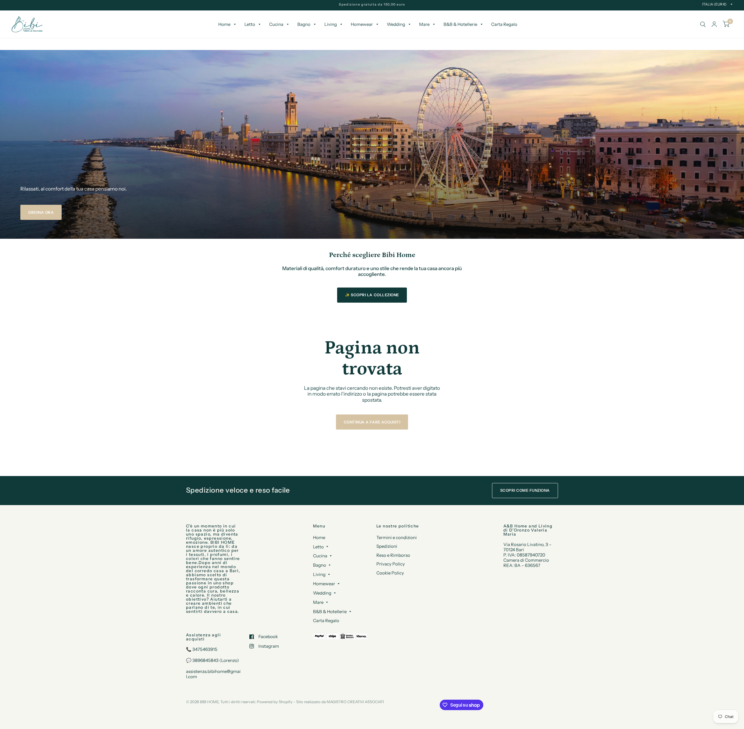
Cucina (276, 24)
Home (224, 24)
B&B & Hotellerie (460, 24)
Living (330, 24)
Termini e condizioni (396, 537)
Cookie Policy (390, 573)
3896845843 (205, 660)
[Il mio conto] (714, 24)
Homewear (362, 24)
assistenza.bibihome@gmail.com (213, 674)
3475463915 (204, 649)
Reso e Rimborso (393, 555)
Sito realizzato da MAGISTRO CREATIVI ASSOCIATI (340, 701)
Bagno (303, 24)
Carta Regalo (504, 24)
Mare (424, 24)
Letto (249, 24)
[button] (41, 212)
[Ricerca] (703, 24)
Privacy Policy (390, 564)
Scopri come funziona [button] (525, 490)
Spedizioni (386, 546)
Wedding (396, 24)
